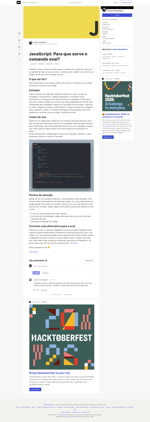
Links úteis (33, 252)
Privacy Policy (76, 412)
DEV (81, 414)
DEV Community (48, 404)
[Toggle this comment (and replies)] (30, 283)
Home (17, 407)
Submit (36, 273)
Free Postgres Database (119, 407)
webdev (41, 64)
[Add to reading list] (19, 48)
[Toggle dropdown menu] (92, 279)
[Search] (24, 2)
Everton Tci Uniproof (41, 280)
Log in (116, 2)
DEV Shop (130, 407)
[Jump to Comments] (19, 41)
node (57, 64)
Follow (117, 15)
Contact (108, 407)
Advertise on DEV (69, 407)
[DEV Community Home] (18, 2)
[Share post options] (19, 60)
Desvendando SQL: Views (115, 64)
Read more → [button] (108, 137)
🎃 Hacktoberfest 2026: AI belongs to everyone (115, 115)
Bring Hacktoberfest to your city (49, 372)
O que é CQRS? (113, 56)
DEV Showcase (94, 407)
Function (74, 243)
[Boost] (19, 54)
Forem (55, 414)
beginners (49, 64)
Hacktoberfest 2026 (109, 126)
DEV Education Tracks (49, 407)
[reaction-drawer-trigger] (19, 34)
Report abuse (68, 294)
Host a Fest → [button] (35, 389)
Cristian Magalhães (40, 42)
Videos (39, 407)
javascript (33, 64)
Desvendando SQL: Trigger (114, 71)
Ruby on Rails (71, 416)
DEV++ (34, 407)
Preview (45, 273)
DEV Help (59, 407)
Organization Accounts (82, 407)
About (102, 407)
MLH (75, 409)
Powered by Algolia (74, 2)
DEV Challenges (25, 407)
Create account (126, 2)
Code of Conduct (56, 294)
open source (64, 414)
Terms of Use (85, 412)
